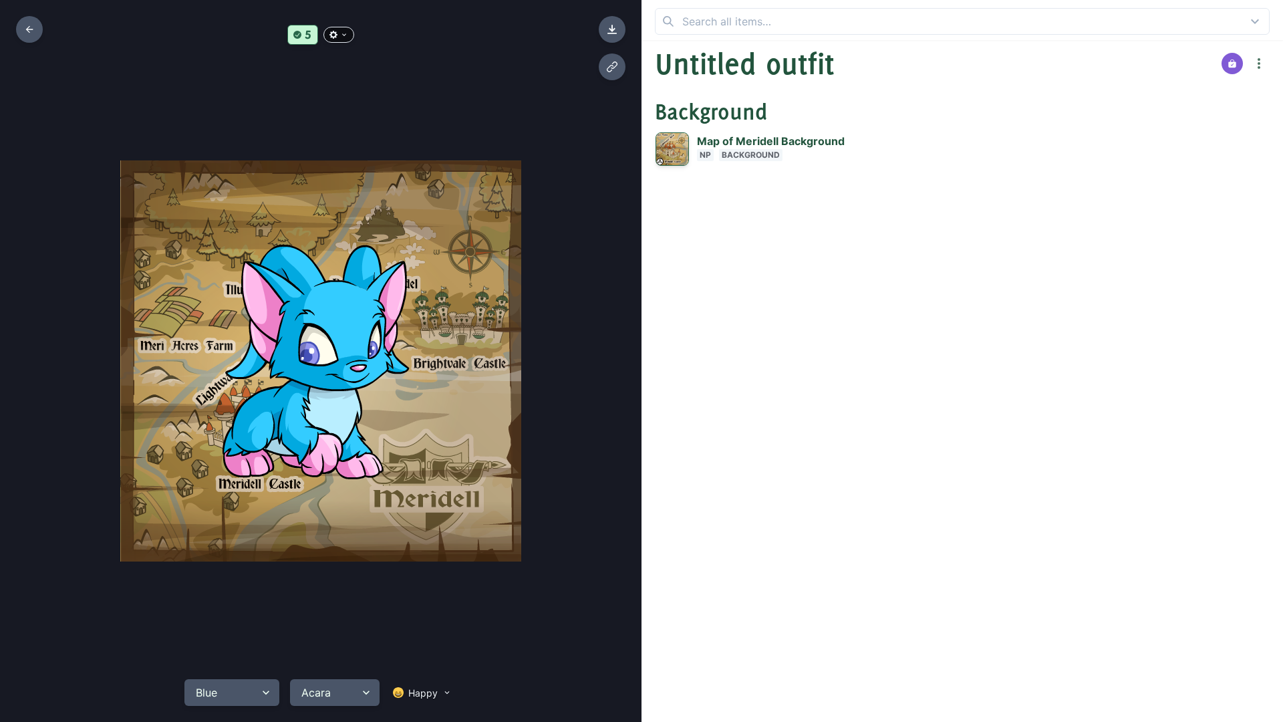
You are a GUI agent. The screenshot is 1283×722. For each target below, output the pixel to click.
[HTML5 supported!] (302, 35)
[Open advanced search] (1255, 21)
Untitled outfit (745, 63)
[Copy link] (612, 66)
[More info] (1255, 149)
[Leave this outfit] (29, 29)
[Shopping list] (1232, 63)
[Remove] (1229, 149)
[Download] (612, 29)
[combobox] (962, 21)
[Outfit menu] (1259, 63)
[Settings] (338, 35)
